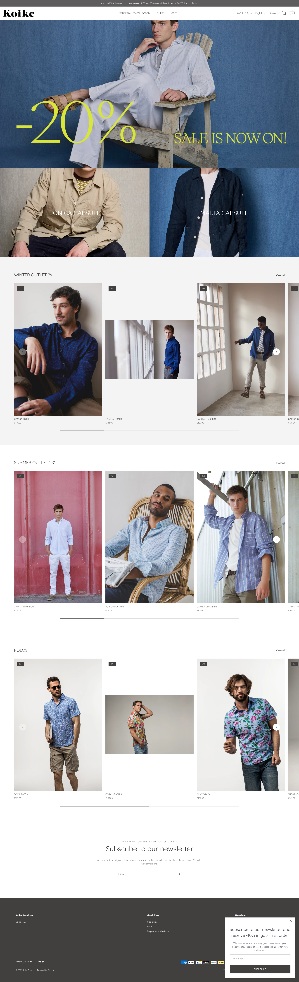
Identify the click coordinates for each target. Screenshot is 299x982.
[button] (22, 351)
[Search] (284, 13)
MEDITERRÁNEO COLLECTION (134, 13)
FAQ (149, 926)
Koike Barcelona (29, 970)
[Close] (291, 921)
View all (280, 275)
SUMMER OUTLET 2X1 (35, 462)
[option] (149, 84)
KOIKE (174, 13)
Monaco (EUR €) (22, 961)
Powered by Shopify (45, 970)
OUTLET (160, 13)
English (259, 13)
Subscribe (260, 969)
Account (274, 13)
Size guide (152, 922)
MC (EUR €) (243, 13)
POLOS (21, 650)
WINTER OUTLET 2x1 (34, 274)
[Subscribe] (178, 874)
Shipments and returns (158, 931)
